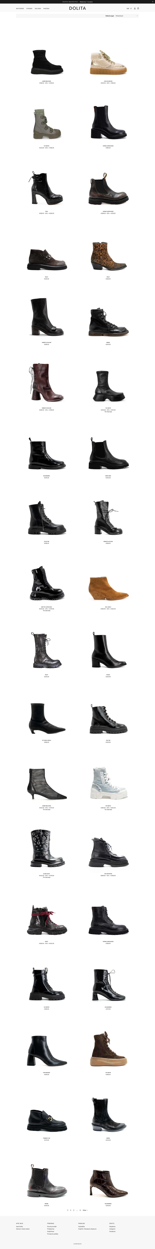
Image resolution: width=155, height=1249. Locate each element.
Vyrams (90, 2)
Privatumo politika (52, 1234)
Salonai (38, 8)
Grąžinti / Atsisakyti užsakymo (87, 1229)
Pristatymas (50, 1229)
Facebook (112, 1231)
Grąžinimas (50, 1231)
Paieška (46, 8)
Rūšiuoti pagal (110, 16)
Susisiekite (81, 1226)
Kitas (85, 1210)
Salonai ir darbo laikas (22, 1229)
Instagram (112, 1229)
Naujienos (112, 1226)
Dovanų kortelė (51, 1226)
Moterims (83, 2)
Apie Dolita (19, 1226)
